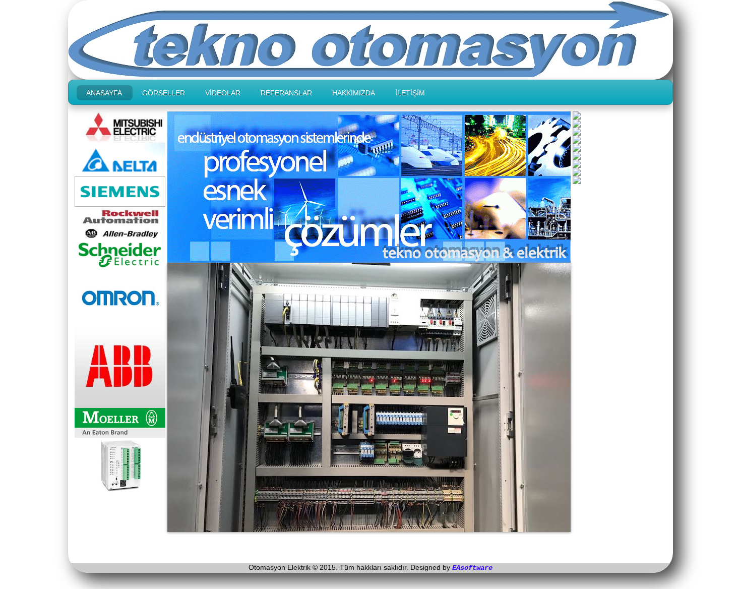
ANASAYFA (104, 93)
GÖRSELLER (163, 93)
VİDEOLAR (222, 93)
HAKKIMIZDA (353, 93)
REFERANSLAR (286, 93)
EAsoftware (472, 568)
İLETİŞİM (410, 93)
